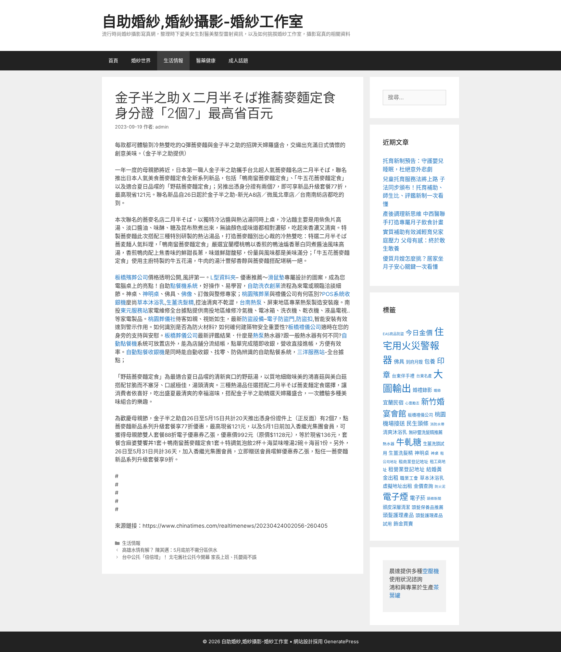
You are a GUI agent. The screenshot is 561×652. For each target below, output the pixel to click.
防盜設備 (253, 319)
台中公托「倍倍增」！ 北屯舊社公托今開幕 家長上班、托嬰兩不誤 (189, 557)
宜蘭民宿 (393, 402)
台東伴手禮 (403, 375)
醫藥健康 (206, 60)
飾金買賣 (403, 524)
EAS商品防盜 (393, 334)
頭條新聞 (434, 499)
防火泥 (440, 487)
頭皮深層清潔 (396, 507)
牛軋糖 (408, 442)
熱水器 (388, 444)
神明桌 (151, 294)
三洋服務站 (311, 352)
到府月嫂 (414, 361)
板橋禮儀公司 (304, 327)
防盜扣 (304, 319)
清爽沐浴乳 (395, 432)
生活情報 (173, 60)
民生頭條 (417, 423)
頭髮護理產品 (398, 515)
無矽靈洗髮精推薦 (426, 432)
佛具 (399, 361)
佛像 (186, 294)
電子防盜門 (280, 319)
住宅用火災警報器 (413, 346)
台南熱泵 (251, 302)
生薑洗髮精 (180, 302)
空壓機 (430, 571)
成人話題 (238, 60)
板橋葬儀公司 (181, 335)
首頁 (113, 60)
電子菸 (417, 498)
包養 (429, 361)
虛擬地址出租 (397, 486)
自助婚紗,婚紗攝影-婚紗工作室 (202, 22)
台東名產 (424, 376)
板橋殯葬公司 (131, 277)
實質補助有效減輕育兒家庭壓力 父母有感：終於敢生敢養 (414, 240)
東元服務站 (134, 310)
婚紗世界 (141, 60)
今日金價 (419, 333)
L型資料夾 (223, 277)
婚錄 (437, 390)
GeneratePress (341, 641)
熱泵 (258, 335)
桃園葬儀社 (162, 319)
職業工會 (409, 478)
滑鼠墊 (276, 277)
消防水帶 (437, 424)
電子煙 (395, 497)
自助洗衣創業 (263, 286)
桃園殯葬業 (255, 294)
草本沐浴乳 (151, 302)
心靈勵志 (412, 403)
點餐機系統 (184, 286)
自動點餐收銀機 (145, 352)
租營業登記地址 (406, 469)
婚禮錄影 (422, 390)
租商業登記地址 (413, 461)
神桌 (435, 453)
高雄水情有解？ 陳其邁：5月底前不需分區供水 (169, 550)
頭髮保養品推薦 (427, 507)
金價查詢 (423, 486)
